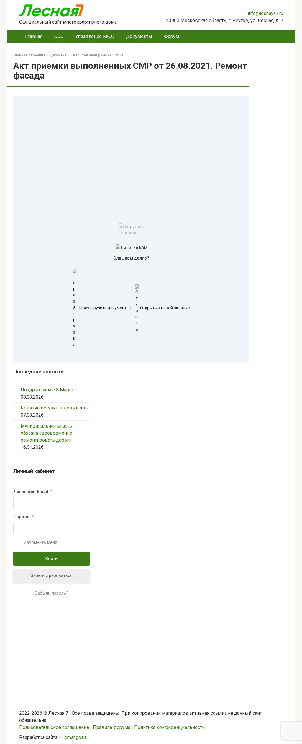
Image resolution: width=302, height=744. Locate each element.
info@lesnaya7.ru (265, 13)
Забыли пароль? (51, 593)
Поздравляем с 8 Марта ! (48, 390)
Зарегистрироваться (52, 575)
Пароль (23, 516)
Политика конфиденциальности (169, 727)
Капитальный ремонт (92, 55)
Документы (139, 36)
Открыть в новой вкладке (164, 308)
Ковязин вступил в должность (54, 408)
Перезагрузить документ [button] (102, 308)
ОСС (58, 36)
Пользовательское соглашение (54, 727)
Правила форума (111, 727)
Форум (171, 36)
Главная (33, 36)
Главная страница (29, 55)
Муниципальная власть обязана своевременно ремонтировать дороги (46, 433)
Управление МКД (94, 36)
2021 (119, 55)
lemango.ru (74, 737)
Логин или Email (32, 491)
